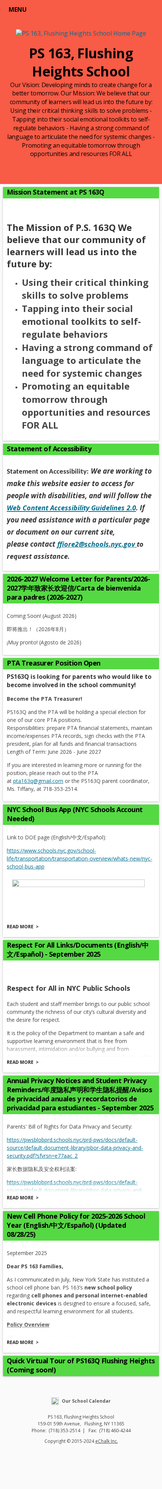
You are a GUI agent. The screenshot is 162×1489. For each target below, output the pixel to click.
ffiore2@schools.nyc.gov (96, 544)
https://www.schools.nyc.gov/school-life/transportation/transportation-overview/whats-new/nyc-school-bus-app (79, 858)
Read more (20, 926)
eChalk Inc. (106, 1441)
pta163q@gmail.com (38, 780)
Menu (18, 9)
